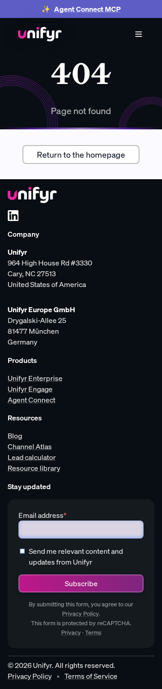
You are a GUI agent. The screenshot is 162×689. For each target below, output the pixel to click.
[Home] (40, 34)
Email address (42, 515)
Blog (15, 436)
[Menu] (138, 34)
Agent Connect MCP (87, 9)
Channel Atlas (30, 446)
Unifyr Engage (30, 389)
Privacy (71, 632)
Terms (93, 632)
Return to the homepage (81, 154)
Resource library (34, 468)
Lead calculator (32, 457)
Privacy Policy (80, 614)
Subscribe (81, 583)
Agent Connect (31, 400)
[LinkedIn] (13, 215)
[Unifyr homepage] (32, 195)
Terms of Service (90, 676)
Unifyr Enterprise (35, 378)
